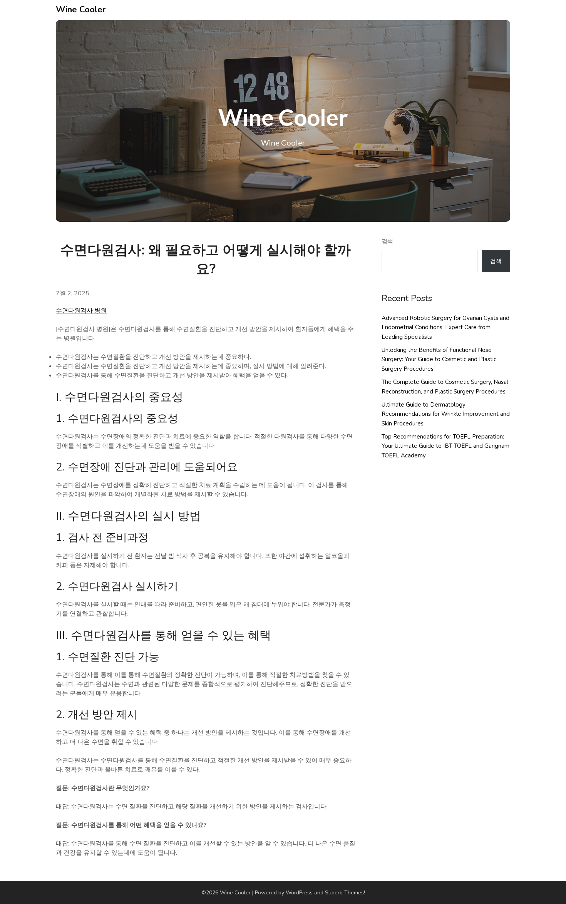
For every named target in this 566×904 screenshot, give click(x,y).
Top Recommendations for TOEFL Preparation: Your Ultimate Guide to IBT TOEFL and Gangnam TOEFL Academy (445, 446)
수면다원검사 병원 (81, 310)
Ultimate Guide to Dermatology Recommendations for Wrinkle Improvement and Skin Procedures (446, 414)
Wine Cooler (80, 9)
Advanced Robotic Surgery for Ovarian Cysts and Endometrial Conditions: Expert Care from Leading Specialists (445, 327)
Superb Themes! (345, 892)
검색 (387, 241)
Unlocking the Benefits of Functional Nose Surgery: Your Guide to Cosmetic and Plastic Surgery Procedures (439, 359)
